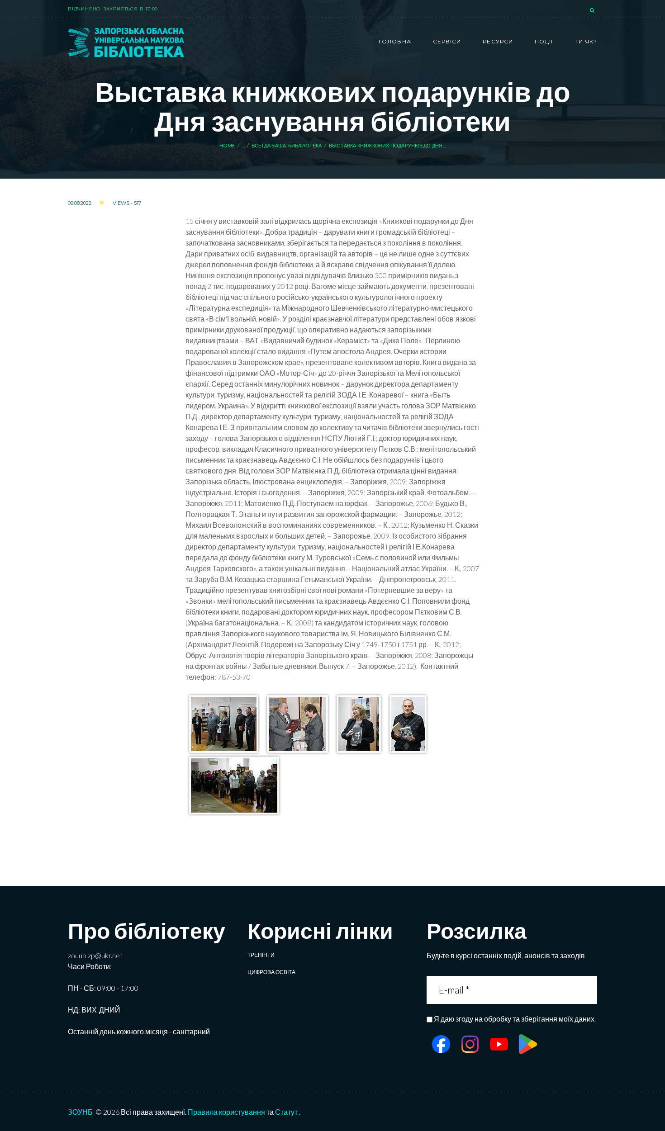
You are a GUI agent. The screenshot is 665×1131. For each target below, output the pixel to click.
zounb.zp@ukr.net (95, 955)
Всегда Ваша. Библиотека (287, 145)
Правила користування (226, 1111)
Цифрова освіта (271, 972)
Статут (286, 1111)
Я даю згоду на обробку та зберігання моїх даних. (515, 1018)
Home (227, 145)
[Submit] (589, 989)
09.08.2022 (79, 203)
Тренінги (261, 954)
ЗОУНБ (80, 1111)
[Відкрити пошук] (593, 11)
